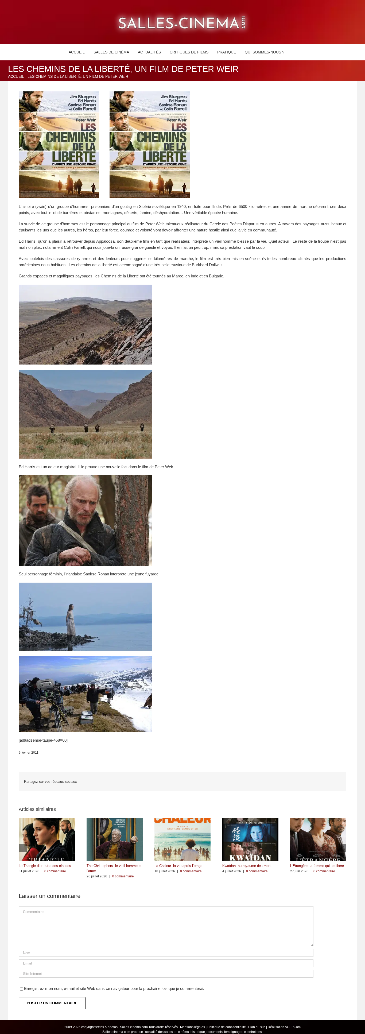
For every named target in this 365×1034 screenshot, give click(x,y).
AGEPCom (293, 1027)
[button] (295, 52)
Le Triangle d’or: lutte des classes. (45, 866)
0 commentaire (55, 871)
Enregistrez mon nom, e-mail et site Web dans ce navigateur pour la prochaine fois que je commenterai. (114, 988)
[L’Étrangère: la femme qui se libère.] (318, 820)
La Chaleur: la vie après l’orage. (178, 866)
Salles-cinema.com (134, 1027)
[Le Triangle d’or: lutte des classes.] (47, 820)
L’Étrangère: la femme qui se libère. (317, 866)
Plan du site (256, 1027)
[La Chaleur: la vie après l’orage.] (182, 820)
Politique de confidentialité (226, 1027)
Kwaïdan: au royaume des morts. (248, 866)
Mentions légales (192, 1027)
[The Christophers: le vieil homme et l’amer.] (115, 820)
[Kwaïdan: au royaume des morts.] (250, 820)
